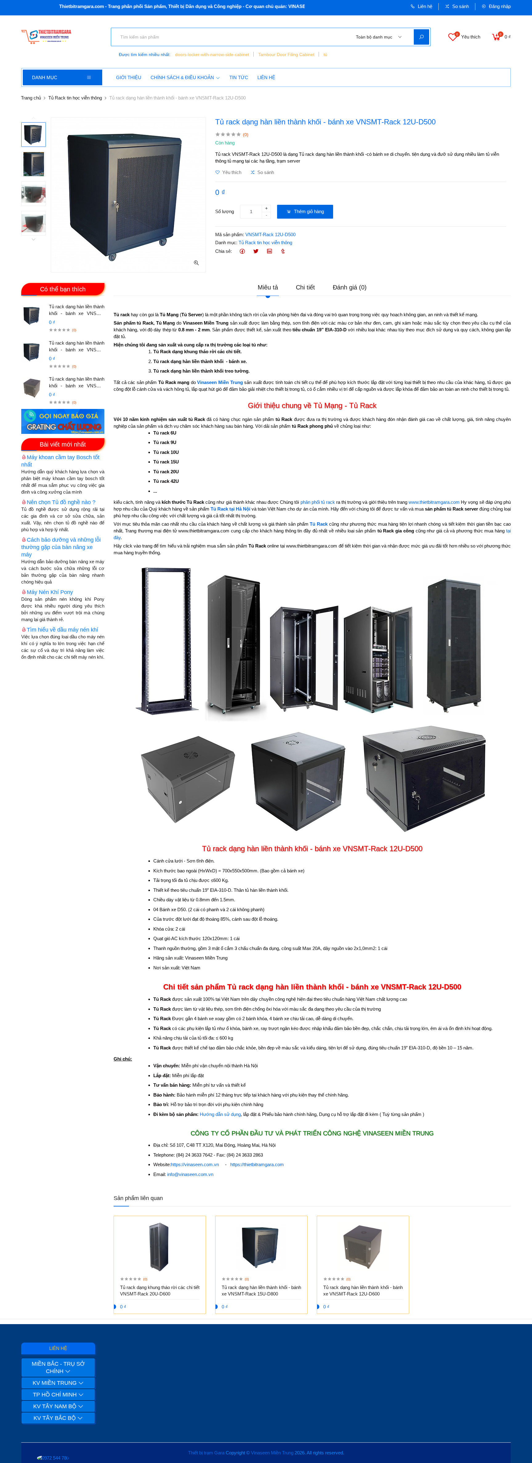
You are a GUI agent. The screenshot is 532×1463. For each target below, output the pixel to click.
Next (33, 239)
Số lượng (224, 211)
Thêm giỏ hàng (308, 211)
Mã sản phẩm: (229, 234)
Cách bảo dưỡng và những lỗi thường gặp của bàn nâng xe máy (61, 547)
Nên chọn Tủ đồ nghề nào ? (61, 502)
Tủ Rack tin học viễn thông (75, 97)
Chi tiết (305, 287)
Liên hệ (424, 6)
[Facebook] (242, 251)
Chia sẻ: (223, 251)
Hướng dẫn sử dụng (220, 1114)
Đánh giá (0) (350, 287)
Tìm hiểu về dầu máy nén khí (62, 630)
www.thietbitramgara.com (434, 502)
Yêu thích (231, 172)
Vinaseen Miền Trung (272, 1452)
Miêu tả (268, 287)
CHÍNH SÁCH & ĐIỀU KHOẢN (182, 77)
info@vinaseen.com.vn (190, 1174)
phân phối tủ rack (317, 502)
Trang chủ (31, 97)
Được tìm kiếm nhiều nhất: (145, 54)
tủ (325, 54)
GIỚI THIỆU (128, 77)
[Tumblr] (282, 251)
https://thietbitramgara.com (257, 1164)
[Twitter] (255, 251)
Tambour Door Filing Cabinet (286, 54)
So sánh (460, 6)
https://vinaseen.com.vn (195, 1164)
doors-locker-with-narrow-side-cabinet (212, 54)
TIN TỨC (238, 77)
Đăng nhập (499, 6)
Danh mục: (226, 242)
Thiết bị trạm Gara (206, 1452)
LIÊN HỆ (266, 77)
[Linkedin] (269, 251)
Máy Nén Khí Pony (50, 592)
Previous (33, 118)
